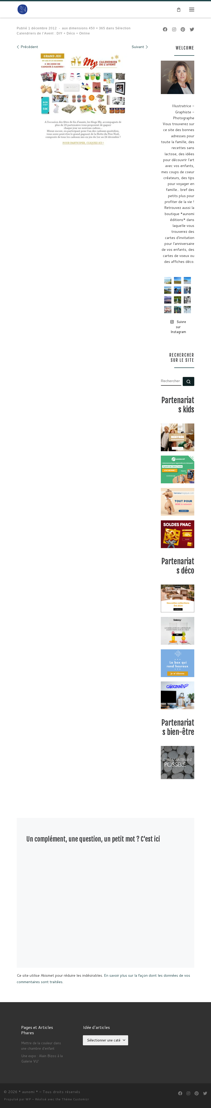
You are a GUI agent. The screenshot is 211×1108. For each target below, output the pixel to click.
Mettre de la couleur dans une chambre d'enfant (41, 1045)
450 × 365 (96, 28)
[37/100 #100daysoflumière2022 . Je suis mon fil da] (167, 280)
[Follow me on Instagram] (174, 29)
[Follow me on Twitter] (192, 29)
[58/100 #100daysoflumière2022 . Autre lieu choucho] (187, 309)
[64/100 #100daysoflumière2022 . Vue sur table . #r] (187, 290)
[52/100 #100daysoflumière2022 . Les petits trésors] (167, 309)
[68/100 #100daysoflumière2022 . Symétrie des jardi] (177, 299)
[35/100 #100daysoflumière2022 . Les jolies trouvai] (187, 299)
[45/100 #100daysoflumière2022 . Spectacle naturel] (167, 290)
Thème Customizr (75, 1099)
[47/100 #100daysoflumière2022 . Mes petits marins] (177, 290)
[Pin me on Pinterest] (183, 29)
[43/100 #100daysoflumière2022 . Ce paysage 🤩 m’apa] (187, 280)
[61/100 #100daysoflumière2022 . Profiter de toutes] (177, 280)
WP (28, 1099)
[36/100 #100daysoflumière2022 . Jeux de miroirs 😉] (177, 309)
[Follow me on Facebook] (165, 29)
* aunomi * (28, 1091)
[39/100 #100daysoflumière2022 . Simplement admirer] (167, 299)
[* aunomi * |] (22, 9)
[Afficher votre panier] (178, 9)
